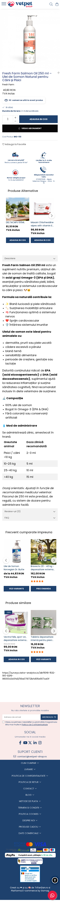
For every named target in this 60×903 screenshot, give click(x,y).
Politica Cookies (29, 814)
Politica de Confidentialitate (35, 724)
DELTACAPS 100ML (15, 222)
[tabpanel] (30, 39)
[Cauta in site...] (51, 4)
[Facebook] (20, 742)
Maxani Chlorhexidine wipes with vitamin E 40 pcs (42, 224)
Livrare (28, 769)
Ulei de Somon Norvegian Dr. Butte (14, 568)
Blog (29, 794)
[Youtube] (25, 742)
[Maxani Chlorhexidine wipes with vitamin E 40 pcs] (42, 209)
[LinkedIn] (35, 742)
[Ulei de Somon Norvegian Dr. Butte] (16, 552)
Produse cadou (29, 826)
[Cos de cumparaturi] (56, 4)
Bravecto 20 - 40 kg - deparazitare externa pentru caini (42, 568)
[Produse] (4, 4)
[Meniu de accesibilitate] (55, 880)
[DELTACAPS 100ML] (17, 209)
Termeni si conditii (29, 807)
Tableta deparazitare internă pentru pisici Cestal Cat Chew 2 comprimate (42, 638)
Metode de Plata (29, 801)
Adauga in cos (38, 119)
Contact (29, 788)
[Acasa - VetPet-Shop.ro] (20, 4)
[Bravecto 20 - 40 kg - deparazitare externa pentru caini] (43, 552)
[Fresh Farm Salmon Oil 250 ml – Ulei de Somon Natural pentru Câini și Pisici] (30, 39)
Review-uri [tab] (13, 511)
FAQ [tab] (7, 517)
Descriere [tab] (10, 258)
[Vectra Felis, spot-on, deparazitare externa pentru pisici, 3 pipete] (16, 622)
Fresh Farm (8, 84)
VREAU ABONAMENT (31, 128)
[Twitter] (30, 742)
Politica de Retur (29, 782)
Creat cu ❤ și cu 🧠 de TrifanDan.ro (29, 887)
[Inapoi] (57, 73)
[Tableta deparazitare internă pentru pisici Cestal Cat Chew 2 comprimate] (43, 622)
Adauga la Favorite (15, 144)
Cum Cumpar (29, 763)
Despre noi (28, 820)
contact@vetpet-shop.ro (32, 756)
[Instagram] (40, 742)
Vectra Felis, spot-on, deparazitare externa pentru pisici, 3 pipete (15, 638)
